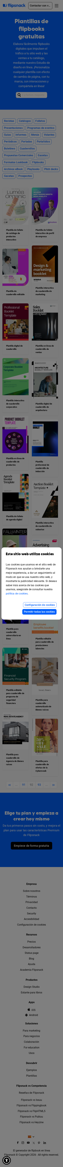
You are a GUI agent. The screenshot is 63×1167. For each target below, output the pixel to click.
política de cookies (17, 593)
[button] (6, 1160)
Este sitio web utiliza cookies (30, 554)
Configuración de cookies (40, 604)
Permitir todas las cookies (39, 611)
